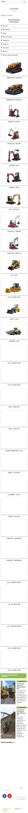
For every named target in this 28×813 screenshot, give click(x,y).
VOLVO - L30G (14, 319)
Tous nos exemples (6, 742)
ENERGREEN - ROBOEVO (14, 78)
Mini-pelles (6, 29)
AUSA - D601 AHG (14, 429)
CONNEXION (5, 811)
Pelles (4, 33)
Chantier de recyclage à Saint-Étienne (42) (21, 712)
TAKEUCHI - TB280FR (14, 231)
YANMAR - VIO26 (14, 187)
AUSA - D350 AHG (14, 407)
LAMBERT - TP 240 (14, 494)
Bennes (5, 51)
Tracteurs (6, 47)
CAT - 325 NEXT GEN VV (14, 626)
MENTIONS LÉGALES (6, 808)
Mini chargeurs (7, 37)
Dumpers (5, 44)
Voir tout (5, 26)
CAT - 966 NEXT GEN (14, 385)
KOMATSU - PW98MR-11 (14, 538)
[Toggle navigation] (24, 2)
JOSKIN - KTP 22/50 (14, 516)
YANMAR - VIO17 (14, 165)
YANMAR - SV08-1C (14, 121)
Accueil (3, 15)
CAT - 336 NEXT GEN (14, 670)
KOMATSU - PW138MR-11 (14, 560)
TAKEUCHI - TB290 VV (14, 253)
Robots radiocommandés (10, 55)
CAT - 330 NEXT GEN (14, 648)
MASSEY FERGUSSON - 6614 (14, 451)
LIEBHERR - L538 (14, 341)
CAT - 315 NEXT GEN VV (14, 582)
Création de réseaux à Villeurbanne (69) (21, 686)
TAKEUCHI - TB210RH (14, 143)
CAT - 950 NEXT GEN (14, 363)
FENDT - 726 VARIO (14, 472)
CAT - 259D (14, 275)
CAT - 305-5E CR (14, 209)
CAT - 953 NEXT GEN (14, 297)
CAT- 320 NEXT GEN (14, 604)
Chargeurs (6, 40)
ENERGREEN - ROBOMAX (14, 100)
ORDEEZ (21, 808)
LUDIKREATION (17, 809)
